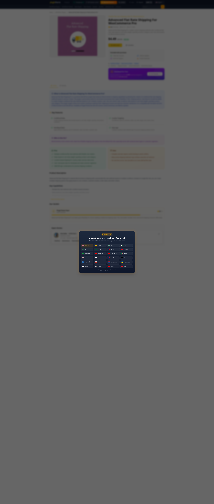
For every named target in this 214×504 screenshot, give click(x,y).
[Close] (132, 234)
